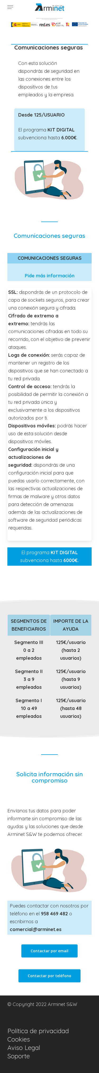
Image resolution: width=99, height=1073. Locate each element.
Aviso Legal (23, 1047)
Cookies (18, 1039)
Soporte (18, 1056)
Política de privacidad (38, 1031)
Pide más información (49, 276)
